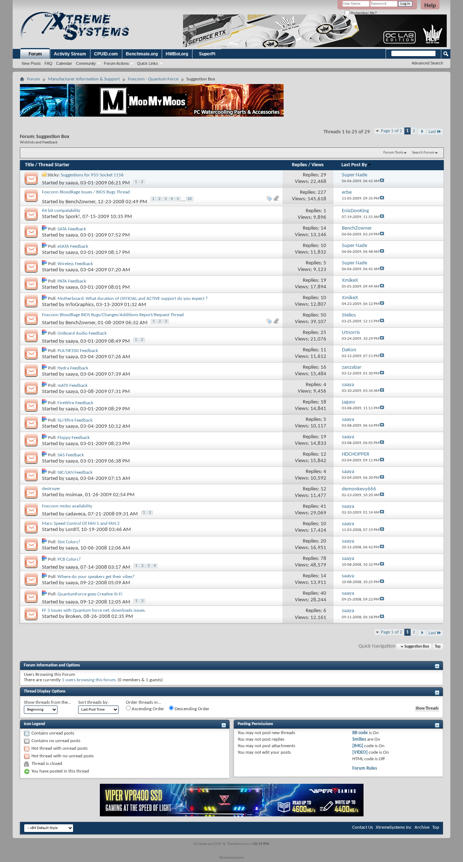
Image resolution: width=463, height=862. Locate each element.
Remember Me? (363, 13)
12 (323, 454)
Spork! (72, 216)
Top (438, 647)
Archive (422, 827)
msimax (73, 495)
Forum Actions (116, 63)
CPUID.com (106, 54)
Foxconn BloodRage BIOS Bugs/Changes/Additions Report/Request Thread (113, 315)
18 (323, 402)
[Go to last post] (382, 181)
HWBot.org (177, 54)
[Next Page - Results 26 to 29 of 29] (421, 131)
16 (323, 367)
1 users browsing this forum (88, 680)
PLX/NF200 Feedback (78, 350)
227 (322, 192)
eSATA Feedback (73, 246)
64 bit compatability (61, 210)
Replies (299, 165)
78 (323, 558)
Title (29, 165)
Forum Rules (364, 768)
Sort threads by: (93, 702)
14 (323, 228)
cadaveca (75, 513)
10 (189, 199)
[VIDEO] (360, 752)
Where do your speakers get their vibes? (96, 576)
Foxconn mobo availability (67, 506)
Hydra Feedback (73, 368)
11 (323, 350)
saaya (71, 183)
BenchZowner (80, 202)
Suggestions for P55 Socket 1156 (92, 175)
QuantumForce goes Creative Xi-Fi (90, 594)
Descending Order (191, 709)
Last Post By (354, 165)
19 (323, 280)
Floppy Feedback (74, 437)
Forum (35, 54)
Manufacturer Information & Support (84, 79)
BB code (360, 733)
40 (323, 593)
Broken (73, 616)
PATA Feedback (72, 281)
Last (432, 131)
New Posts (31, 63)
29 (323, 175)
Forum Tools (393, 153)
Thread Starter (53, 165)
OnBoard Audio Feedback (82, 333)
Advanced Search (427, 63)
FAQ (48, 63)
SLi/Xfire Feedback (75, 420)
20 (323, 541)
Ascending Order (147, 709)
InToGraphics (79, 304)
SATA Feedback (72, 229)
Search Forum (423, 153)
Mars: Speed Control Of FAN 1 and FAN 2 (81, 523)
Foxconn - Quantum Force (153, 79)
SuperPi (207, 54)
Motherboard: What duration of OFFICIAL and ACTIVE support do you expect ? (133, 298)
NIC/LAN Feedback (75, 472)
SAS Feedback (71, 455)
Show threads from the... (47, 702)
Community (86, 63)
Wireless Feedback (75, 263)
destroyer (51, 488)
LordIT (71, 529)
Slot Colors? (69, 542)
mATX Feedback (73, 385)
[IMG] (357, 746)
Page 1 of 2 (391, 131)
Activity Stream (70, 54)
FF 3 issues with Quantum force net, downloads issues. (94, 610)
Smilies (359, 739)
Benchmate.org (142, 54)
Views (317, 165)
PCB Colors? (69, 559)
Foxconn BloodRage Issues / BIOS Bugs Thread (86, 192)
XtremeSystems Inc (394, 827)
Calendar (64, 63)
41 (323, 506)
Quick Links (147, 63)
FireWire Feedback (75, 403)
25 (323, 332)
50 (323, 315)
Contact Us (362, 827)
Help (430, 5)
